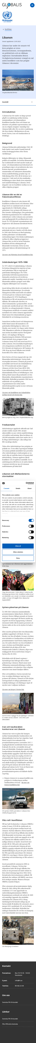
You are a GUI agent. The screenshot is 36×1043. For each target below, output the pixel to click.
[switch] (31, 526)
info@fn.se (18, 981)
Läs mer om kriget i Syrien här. (13, 689)
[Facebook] (3, 1033)
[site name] (12, 6)
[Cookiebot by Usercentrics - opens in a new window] (26, 483)
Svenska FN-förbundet (10, 1002)
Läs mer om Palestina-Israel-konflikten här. (17, 255)
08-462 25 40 (19, 986)
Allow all (18, 546)
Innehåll (5, 102)
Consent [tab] (6, 488)
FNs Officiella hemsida (10, 1024)
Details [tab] (18, 488)
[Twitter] (8, 1033)
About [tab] (30, 488)
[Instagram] (14, 1033)
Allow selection (18, 552)
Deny (18, 558)
